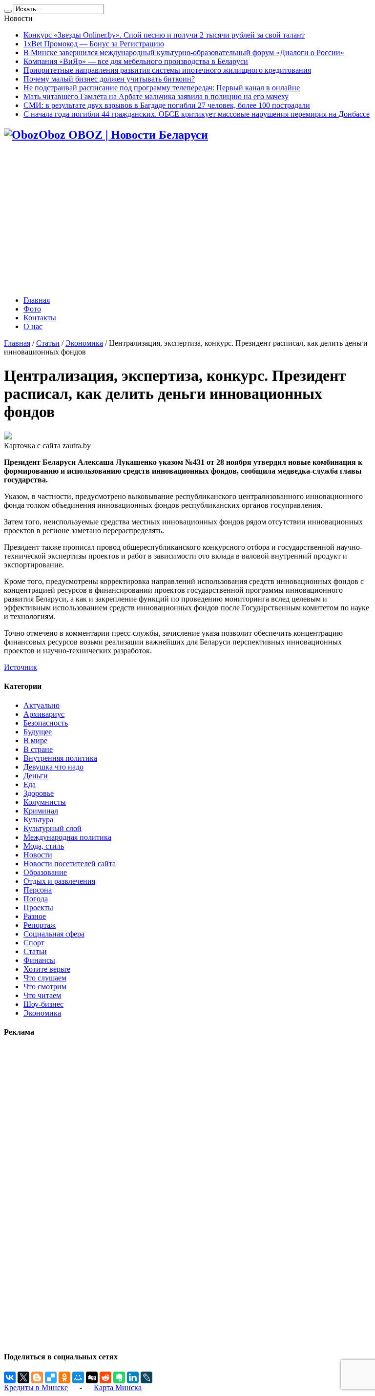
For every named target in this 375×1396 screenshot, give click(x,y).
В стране (38, 749)
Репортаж (39, 925)
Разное (34, 916)
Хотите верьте (46, 969)
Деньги (35, 775)
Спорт (33, 942)
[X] (23, 1377)
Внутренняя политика (60, 758)
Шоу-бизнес (43, 1004)
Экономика (84, 343)
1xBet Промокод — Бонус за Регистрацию (93, 44)
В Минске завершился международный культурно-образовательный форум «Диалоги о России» (183, 52)
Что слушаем (44, 978)
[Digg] (92, 1377)
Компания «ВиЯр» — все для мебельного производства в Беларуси (135, 61)
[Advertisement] (187, 219)
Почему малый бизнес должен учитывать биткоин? (109, 79)
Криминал (40, 811)
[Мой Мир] (78, 1377)
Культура (38, 819)
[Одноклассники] (64, 1377)
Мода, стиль (43, 846)
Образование (45, 872)
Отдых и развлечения (59, 881)
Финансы (39, 960)
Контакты (39, 317)
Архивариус (43, 714)
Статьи (48, 343)
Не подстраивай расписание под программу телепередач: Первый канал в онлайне (161, 87)
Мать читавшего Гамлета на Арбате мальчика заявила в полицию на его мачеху (156, 96)
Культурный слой (52, 828)
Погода (35, 899)
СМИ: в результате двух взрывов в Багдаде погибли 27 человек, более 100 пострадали (166, 105)
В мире (35, 740)
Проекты (38, 907)
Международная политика (67, 837)
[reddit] (105, 1377)
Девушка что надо (53, 767)
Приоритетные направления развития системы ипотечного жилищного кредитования (167, 70)
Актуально (41, 705)
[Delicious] (51, 1377)
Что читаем (42, 995)
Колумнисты (44, 802)
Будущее (37, 732)
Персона (37, 890)
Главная (36, 300)
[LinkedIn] (133, 1377)
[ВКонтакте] (10, 1377)
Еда (29, 784)
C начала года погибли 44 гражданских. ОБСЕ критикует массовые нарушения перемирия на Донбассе (196, 114)
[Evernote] (119, 1377)
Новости (37, 855)
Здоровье (38, 793)
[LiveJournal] (146, 1377)
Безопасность (45, 723)
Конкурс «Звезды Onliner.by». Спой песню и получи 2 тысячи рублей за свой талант (164, 35)
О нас (32, 326)
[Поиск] (8, 11)
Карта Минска (118, 1387)
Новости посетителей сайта (69, 863)
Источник (20, 667)
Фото (32, 309)
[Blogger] (37, 1377)
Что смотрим (44, 986)
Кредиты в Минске (36, 1387)
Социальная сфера (53, 934)
